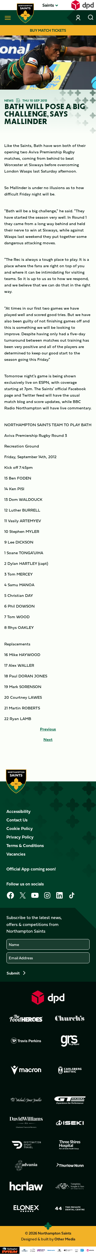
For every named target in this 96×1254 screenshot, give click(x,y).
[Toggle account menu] (78, 17)
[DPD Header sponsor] (82, 5)
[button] (48, 5)
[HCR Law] (26, 1186)
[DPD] (48, 997)
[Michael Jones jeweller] (26, 1100)
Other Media (64, 1239)
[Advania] (26, 1165)
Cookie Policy (19, 828)
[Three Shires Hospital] (69, 1145)
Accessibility (18, 811)
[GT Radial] (69, 1100)
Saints (48, 5)
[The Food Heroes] (26, 1018)
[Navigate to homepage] (25, 13)
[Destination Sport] (26, 1145)
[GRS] (69, 1041)
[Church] (69, 1018)
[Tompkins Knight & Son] (69, 1186)
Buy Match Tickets (48, 30)
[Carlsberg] (69, 1070)
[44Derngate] (69, 1208)
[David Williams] (26, 1122)
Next (48, 739)
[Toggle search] (90, 17)
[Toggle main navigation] (6, 17)
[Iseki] (69, 1122)
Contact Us (16, 820)
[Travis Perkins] (26, 1041)
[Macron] (26, 1070)
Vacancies (15, 854)
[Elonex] (26, 1208)
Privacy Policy (20, 837)
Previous (48, 729)
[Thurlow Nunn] (69, 1165)
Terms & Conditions (25, 845)
